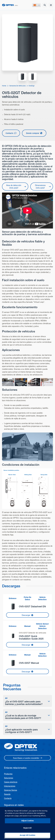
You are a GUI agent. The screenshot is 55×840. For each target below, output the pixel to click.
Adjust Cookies (27, 820)
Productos (8, 773)
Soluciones (8, 778)
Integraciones (9, 786)
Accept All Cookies (27, 835)
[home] (10, 5)
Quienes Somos (10, 790)
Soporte (7, 794)
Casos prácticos (10, 782)
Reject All (27, 828)
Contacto (8, 798)
